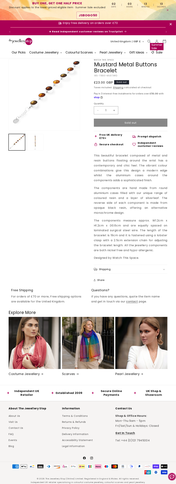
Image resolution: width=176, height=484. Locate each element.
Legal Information (73, 446)
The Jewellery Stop (55, 478)
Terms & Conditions (75, 416)
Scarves (68, 374)
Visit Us (13, 422)
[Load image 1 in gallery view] (17, 142)
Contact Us (16, 428)
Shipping (118, 87)
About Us (14, 416)
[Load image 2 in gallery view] (35, 142)
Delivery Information (75, 434)
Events (13, 440)
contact (132, 301)
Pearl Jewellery (127, 374)
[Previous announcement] (10, 32)
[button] (149, 41)
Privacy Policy (71, 428)
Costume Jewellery (24, 374)
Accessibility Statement (77, 440)
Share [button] (101, 280)
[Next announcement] (166, 32)
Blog (11, 446)
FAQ (11, 434)
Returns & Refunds (74, 422)
